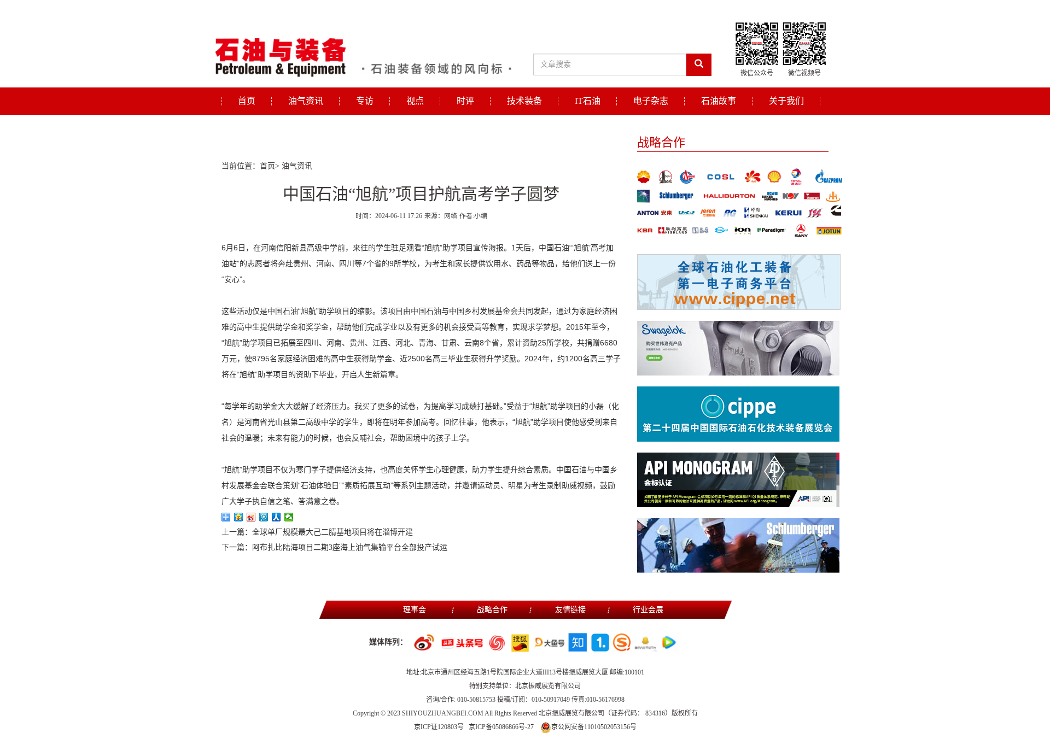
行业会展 (648, 610)
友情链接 (570, 610)
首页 (246, 100)
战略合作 (492, 610)
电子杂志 (650, 100)
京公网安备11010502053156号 (594, 727)
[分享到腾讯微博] (264, 517)
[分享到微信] (289, 517)
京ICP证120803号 (439, 727)
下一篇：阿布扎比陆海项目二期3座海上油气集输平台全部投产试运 (334, 547)
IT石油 (587, 100)
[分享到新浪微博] (251, 517)
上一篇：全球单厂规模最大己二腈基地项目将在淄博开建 (317, 532)
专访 (365, 100)
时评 (465, 100)
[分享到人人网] (276, 517)
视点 (415, 100)
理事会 (414, 610)
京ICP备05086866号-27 (501, 727)
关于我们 (786, 100)
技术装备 (524, 100)
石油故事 (718, 100)
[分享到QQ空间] (238, 517)
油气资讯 (305, 100)
